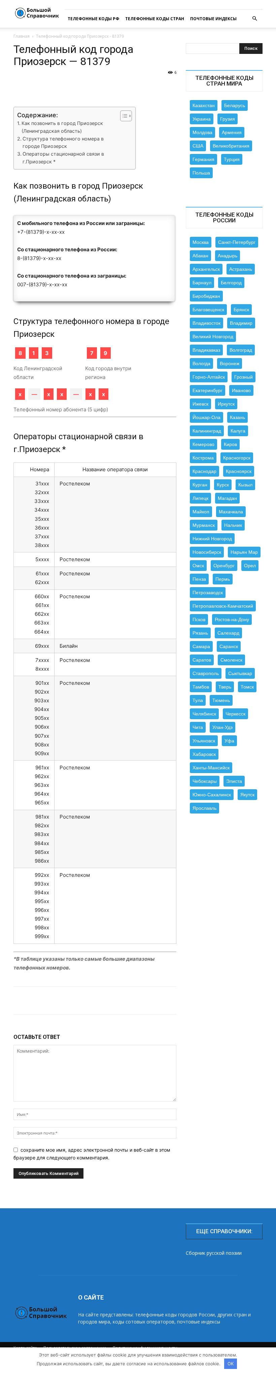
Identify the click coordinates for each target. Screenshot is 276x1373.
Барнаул (202, 282)
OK (231, 1363)
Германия (203, 159)
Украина (202, 119)
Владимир (241, 323)
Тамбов (201, 687)
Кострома (203, 457)
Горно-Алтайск (209, 377)
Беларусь (234, 105)
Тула (198, 700)
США (198, 146)
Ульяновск (204, 740)
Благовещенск (208, 309)
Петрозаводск (208, 592)
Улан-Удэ (222, 727)
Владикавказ (206, 350)
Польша (201, 172)
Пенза (199, 579)
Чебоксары (205, 781)
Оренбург (224, 565)
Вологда (201, 363)
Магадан (227, 498)
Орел (250, 565)
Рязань (200, 633)
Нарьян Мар (244, 552)
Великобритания (231, 146)
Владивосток (206, 323)
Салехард (228, 633)
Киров (230, 444)
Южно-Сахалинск (212, 794)
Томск (247, 687)
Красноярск (238, 471)
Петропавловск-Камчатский (223, 606)
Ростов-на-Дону (232, 619)
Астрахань (240, 269)
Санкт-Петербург (236, 242)
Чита (198, 727)
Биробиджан (206, 296)
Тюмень (221, 700)
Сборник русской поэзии (214, 1253)
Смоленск (231, 660)
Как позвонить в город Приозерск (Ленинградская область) (62, 127)
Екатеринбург (207, 390)
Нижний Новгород (212, 538)
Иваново (241, 390)
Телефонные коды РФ (93, 19)
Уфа (229, 740)
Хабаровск (204, 754)
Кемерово (203, 444)
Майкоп (201, 511)
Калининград (207, 431)
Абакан (200, 255)
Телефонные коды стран (154, 19)
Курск (223, 484)
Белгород (231, 282)
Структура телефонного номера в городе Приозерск (63, 142)
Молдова (202, 132)
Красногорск (236, 457)
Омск (198, 565)
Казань (237, 417)
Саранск (228, 646)
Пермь (222, 579)
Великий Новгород (213, 336)
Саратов (202, 660)
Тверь (224, 687)
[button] (254, 18)
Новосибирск (207, 552)
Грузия (227, 119)
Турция (232, 159)
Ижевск (200, 404)
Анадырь (227, 255)
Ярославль (204, 808)
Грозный (243, 377)
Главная (21, 36)
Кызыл (245, 484)
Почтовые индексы (213, 19)
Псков (199, 619)
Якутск (247, 794)
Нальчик (233, 525)
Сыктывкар (240, 673)
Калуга (238, 431)
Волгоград (241, 350)
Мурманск (204, 525)
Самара (201, 646)
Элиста (234, 781)
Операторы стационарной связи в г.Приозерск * (63, 157)
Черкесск (235, 713)
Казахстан (204, 105)
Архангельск (206, 269)
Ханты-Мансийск (211, 767)
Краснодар (204, 471)
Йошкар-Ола (206, 417)
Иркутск (226, 404)
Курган (200, 484)
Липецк (200, 498)
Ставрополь (206, 673)
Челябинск (204, 713)
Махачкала (231, 511)
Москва (201, 242)
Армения (232, 132)
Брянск (241, 309)
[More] (249, 1000)
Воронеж (229, 363)
